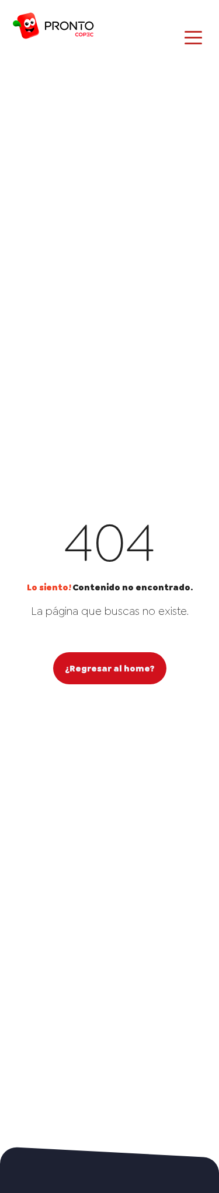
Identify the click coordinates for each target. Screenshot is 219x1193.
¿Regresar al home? (110, 668)
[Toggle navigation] (193, 37)
